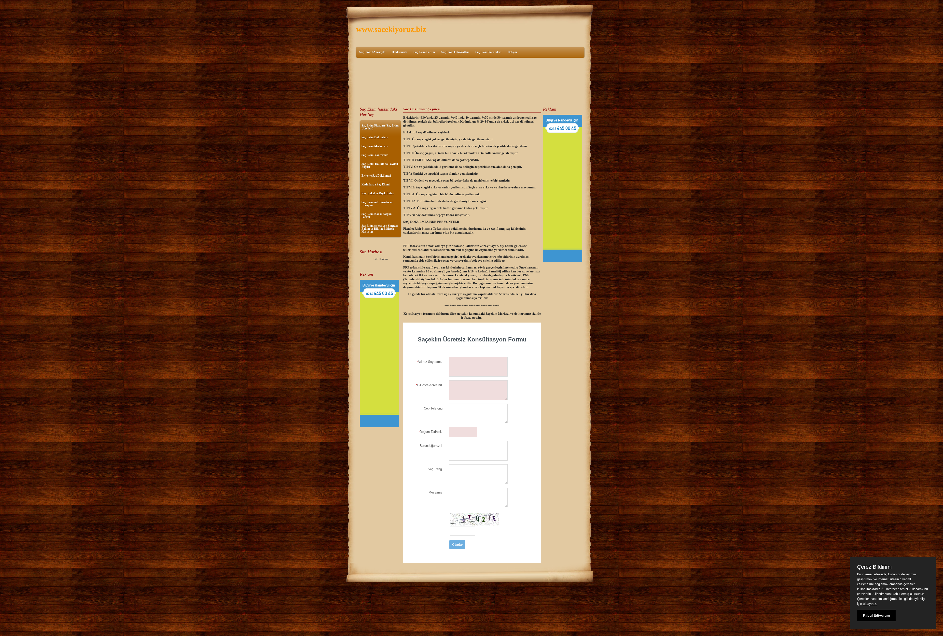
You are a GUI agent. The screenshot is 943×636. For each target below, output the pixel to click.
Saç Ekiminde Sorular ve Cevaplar (377, 203)
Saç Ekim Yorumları (488, 52)
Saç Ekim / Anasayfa (372, 52)
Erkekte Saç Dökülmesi (376, 175)
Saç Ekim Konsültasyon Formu (376, 215)
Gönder (457, 544)
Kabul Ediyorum (876, 615)
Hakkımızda (399, 52)
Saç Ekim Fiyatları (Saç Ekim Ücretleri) (380, 127)
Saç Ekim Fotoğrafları (455, 52)
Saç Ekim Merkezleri (374, 146)
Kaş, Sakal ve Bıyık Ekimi (377, 193)
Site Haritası (381, 259)
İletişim (512, 52)
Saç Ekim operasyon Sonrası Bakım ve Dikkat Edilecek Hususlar (379, 228)
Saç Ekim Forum (424, 52)
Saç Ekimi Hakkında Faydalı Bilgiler (379, 165)
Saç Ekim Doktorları (374, 137)
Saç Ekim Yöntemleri (374, 155)
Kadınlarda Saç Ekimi (375, 184)
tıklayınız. (870, 604)
